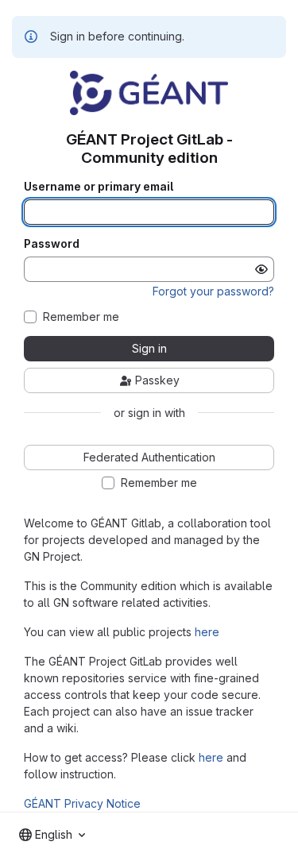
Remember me (81, 317)
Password (51, 243)
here (207, 632)
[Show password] (261, 269)
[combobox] (52, 834)
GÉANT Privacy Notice (82, 803)
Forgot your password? (213, 291)
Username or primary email (98, 186)
